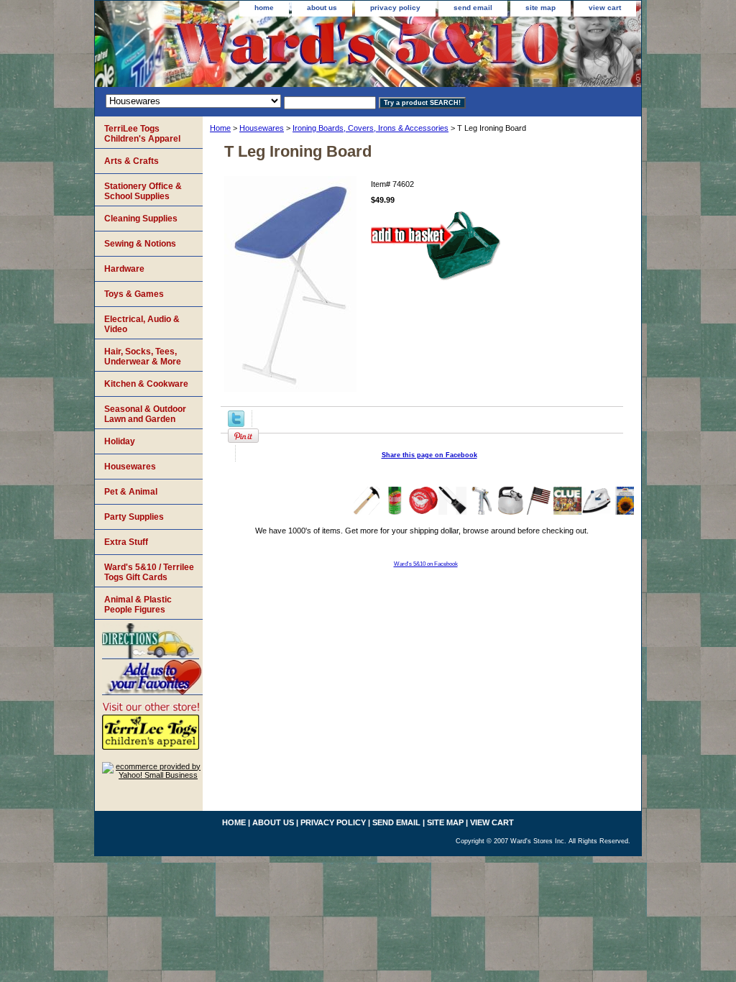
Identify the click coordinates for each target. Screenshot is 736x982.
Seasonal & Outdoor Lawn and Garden (145, 414)
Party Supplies (134, 517)
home (264, 8)
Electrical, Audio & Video (142, 324)
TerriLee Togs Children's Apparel (142, 134)
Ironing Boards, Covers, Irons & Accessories (370, 128)
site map (540, 8)
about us (322, 8)
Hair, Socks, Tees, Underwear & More (142, 357)
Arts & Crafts (131, 161)
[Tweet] (236, 424)
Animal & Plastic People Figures (138, 605)
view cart (605, 8)
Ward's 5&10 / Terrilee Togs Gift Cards (149, 572)
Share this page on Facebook (429, 455)
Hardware (124, 269)
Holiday (119, 441)
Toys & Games (134, 294)
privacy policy (395, 8)
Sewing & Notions (140, 244)
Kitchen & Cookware (146, 384)
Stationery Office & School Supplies (143, 191)
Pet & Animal (130, 492)
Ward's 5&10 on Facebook (426, 564)
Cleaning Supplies (141, 219)
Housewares (261, 128)
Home (220, 128)
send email (473, 8)
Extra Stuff (126, 542)
